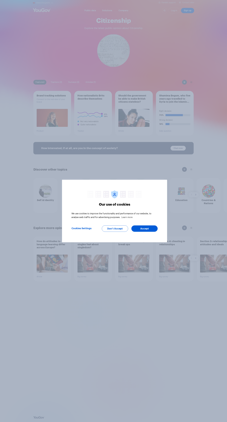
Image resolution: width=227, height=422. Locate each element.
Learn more (127, 217)
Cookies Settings (81, 228)
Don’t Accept (115, 228)
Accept (144, 228)
